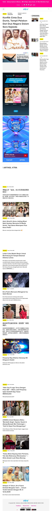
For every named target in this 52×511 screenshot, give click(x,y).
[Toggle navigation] (3, 9)
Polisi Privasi (33, 505)
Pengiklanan (18, 505)
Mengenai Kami (26, 505)
